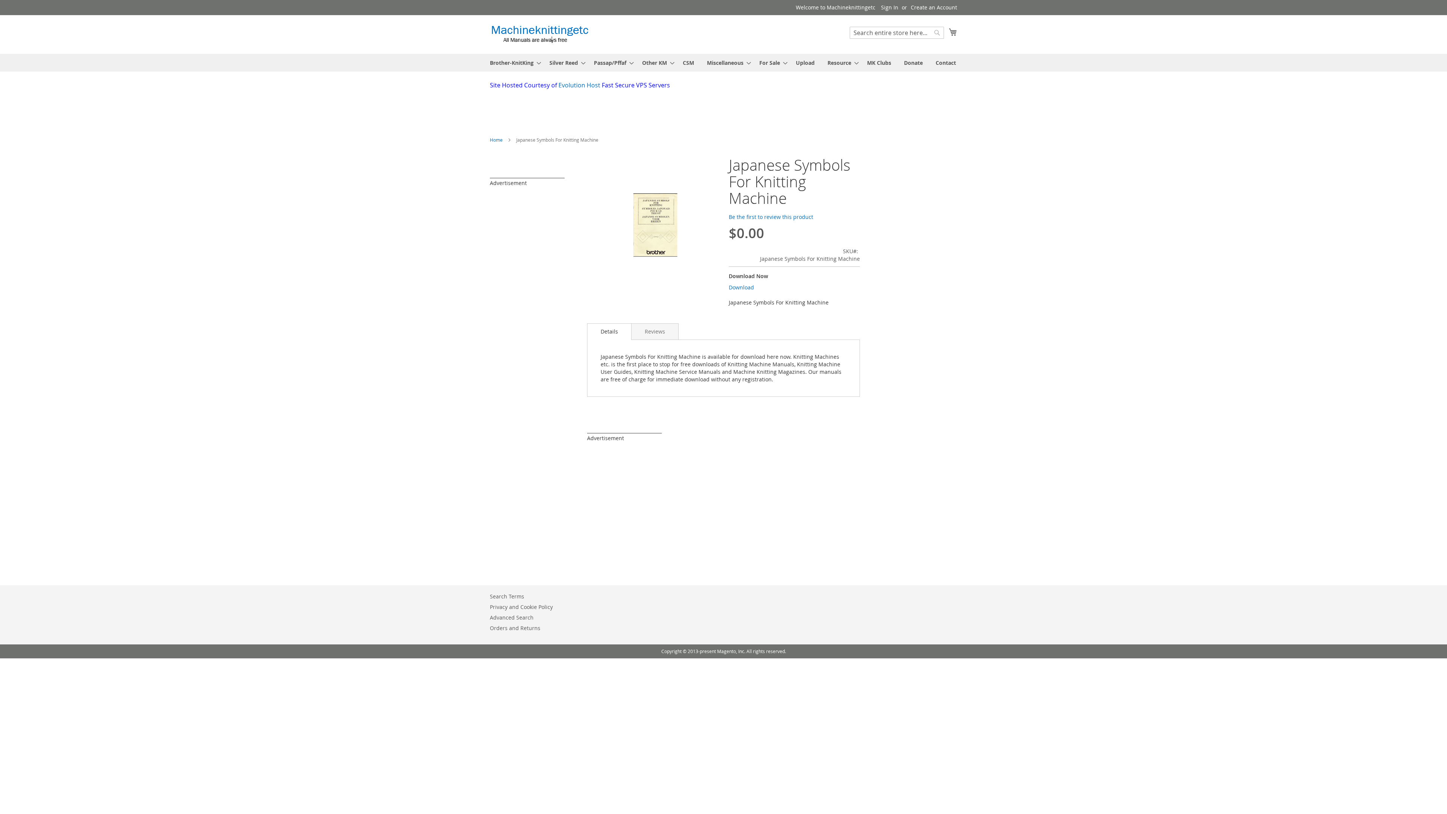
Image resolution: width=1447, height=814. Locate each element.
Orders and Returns (515, 628)
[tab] (609, 331)
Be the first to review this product (771, 216)
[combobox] (897, 33)
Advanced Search (512, 617)
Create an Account (934, 7)
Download (741, 287)
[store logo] (540, 34)
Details (609, 331)
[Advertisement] (672, 110)
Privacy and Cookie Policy (521, 606)
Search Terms (507, 596)
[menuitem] (513, 63)
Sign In (889, 7)
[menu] (723, 63)
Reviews (655, 331)
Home (496, 140)
